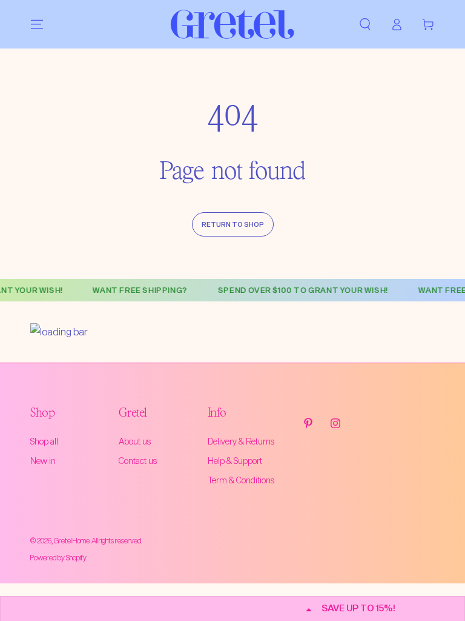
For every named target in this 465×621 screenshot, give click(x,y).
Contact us (138, 460)
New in (43, 460)
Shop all (44, 441)
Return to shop (233, 224)
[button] (365, 24)
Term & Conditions (241, 480)
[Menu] (37, 24)
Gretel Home (72, 540)
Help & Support (235, 460)
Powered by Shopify (58, 557)
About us (135, 441)
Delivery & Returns (241, 441)
